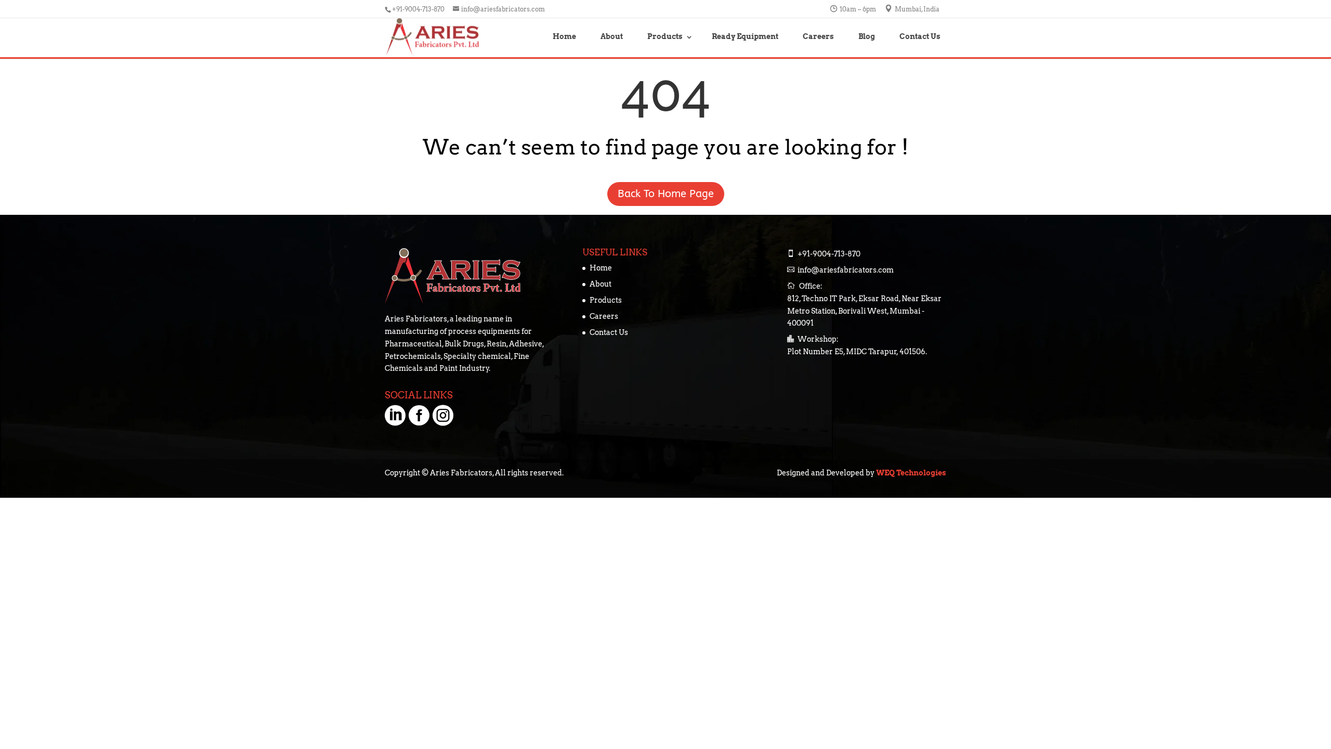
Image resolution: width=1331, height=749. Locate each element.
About (612, 36)
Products (665, 36)
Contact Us (920, 36)
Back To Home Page (806, 194)
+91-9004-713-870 (829, 254)
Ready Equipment (745, 36)
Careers (818, 36)
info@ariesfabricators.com (846, 270)
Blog (866, 36)
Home (564, 36)
